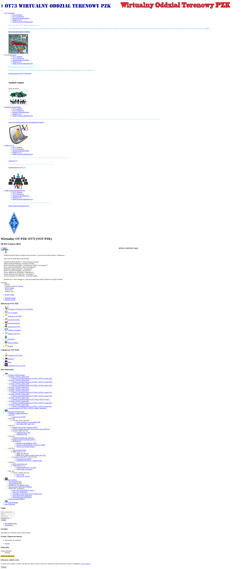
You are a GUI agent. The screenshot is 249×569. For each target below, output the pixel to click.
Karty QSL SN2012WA (19, 492)
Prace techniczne (10, 504)
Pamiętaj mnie (5, 518)
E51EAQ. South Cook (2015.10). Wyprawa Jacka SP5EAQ (31, 429)
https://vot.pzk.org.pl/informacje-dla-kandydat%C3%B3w (26, 122)
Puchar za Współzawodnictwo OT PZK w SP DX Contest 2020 (32, 378)
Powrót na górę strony (7, 556)
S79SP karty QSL (21, 434)
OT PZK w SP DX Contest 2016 (19, 389)
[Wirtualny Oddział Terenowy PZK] (118, 8)
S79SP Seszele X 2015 (23, 432)
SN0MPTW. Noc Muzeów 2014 (19, 485)
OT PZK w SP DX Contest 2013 (19, 398)
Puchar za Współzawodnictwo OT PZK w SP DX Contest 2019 (32, 382)
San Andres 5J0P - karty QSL (25, 424)
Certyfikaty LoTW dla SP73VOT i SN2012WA (27, 494)
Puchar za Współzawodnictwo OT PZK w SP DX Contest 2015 (32, 392)
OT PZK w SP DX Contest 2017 (19, 387)
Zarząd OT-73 (13, 161)
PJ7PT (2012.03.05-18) (19, 464)
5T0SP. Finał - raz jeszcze (24, 469)
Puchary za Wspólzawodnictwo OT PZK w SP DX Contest (30, 399)
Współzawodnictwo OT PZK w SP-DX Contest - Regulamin (27, 408)
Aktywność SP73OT (15, 481)
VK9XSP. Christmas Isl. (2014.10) (23, 438)
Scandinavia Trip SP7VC (24, 459)
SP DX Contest (9, 288)
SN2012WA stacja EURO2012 (22, 497)
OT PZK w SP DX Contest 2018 (19, 384)
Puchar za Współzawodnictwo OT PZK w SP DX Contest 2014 (32, 396)
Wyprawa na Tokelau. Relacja (25, 446)
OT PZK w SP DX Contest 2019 (19, 380)
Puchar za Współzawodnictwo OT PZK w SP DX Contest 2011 (32, 406)
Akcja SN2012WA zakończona (22, 495)
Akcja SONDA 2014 (15, 483)
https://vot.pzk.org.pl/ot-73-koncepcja (20, 73)
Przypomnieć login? (11, 523)
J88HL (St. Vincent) (22, 453)
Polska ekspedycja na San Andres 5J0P (28, 422)
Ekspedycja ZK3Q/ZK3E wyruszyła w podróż (30, 445)
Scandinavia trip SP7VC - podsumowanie (29, 460)
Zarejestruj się (9, 525)
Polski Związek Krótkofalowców (22, 22)
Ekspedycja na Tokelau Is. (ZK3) (26, 443)
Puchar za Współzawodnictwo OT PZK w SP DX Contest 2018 (32, 385)
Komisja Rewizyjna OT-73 (17, 167)
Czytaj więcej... (86, 564)
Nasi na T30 (20, 474)
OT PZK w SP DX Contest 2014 (19, 394)
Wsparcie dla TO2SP (18, 417)
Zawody (20, 286)
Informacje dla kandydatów (20, 18)
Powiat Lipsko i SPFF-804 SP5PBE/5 (20, 487)
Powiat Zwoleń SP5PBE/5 (17, 499)
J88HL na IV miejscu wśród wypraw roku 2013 (31, 455)
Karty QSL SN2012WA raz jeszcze (23, 490)
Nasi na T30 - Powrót (23, 476)
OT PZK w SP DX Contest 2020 (19, 377)
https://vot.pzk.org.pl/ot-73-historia (19, 32)
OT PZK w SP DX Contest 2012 (19, 401)
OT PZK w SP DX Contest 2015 (19, 391)
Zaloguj (4, 520)
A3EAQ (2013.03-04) (19, 450)
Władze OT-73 (17, 20)
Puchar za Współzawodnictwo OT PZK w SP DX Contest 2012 (32, 403)
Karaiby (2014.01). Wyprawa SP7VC (24, 439)
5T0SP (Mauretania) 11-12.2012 (26, 467)
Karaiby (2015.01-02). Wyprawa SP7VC (25, 427)
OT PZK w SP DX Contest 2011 (19, 405)
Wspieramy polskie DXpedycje (18, 413)
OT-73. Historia (17, 15)
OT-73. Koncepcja (18, 16)
